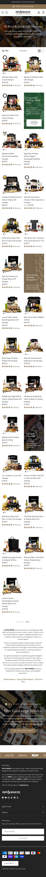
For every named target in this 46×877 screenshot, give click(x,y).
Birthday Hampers (9, 679)
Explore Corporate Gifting (34, 123)
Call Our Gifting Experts (23, 730)
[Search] (7, 12)
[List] (42, 50)
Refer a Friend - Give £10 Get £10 (23, 2)
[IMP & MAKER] (23, 12)
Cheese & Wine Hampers (25, 679)
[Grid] (39, 50)
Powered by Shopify (19, 869)
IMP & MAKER (10, 869)
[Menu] (2, 12)
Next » (28, 622)
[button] (12, 85)
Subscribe (23, 838)
